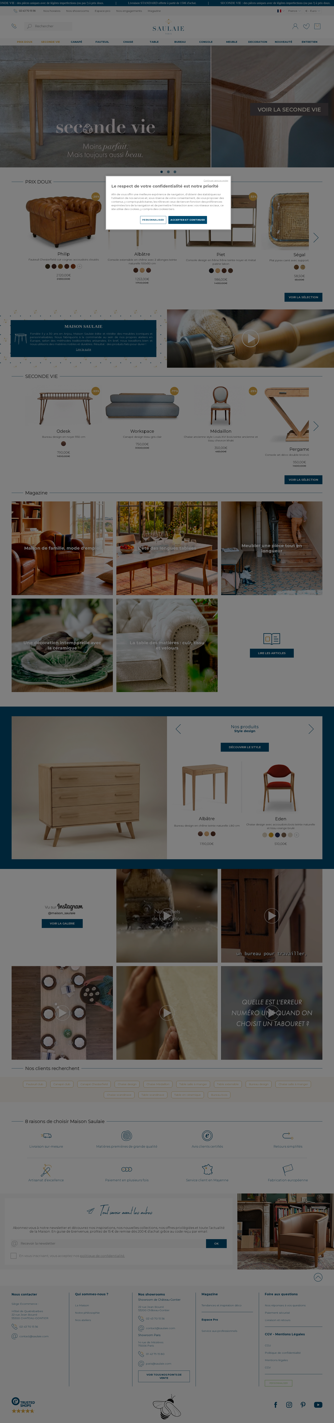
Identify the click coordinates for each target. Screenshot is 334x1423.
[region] (168, 203)
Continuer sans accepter (216, 180)
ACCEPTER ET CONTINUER (187, 219)
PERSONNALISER (153, 219)
